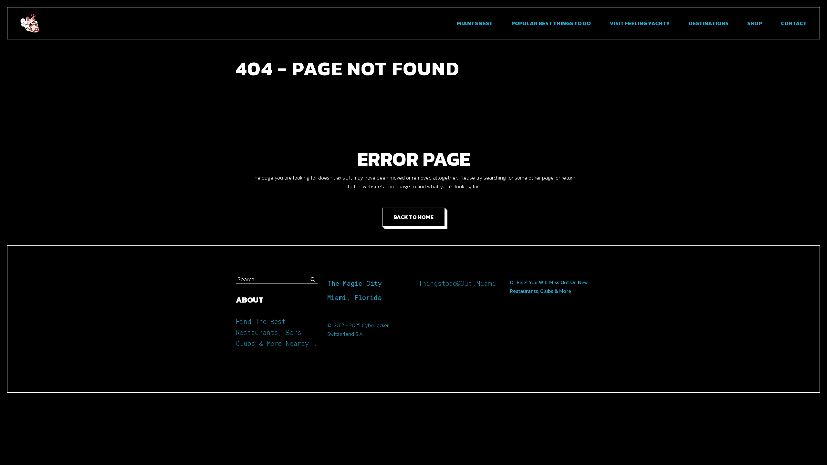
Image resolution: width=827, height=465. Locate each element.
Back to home (413, 217)
